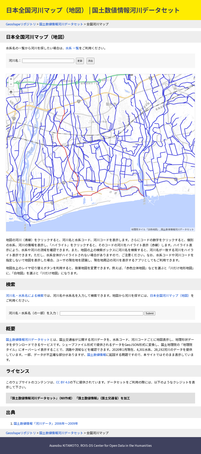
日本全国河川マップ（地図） (170, 295)
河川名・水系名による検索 (25, 295)
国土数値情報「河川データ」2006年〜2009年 (46, 423)
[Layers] (11, 92)
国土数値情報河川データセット (61, 24)
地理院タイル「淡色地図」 (145, 229)
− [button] (11, 84)
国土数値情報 (96, 354)
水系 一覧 (72, 48)
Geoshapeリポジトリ (21, 24)
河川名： (15, 60)
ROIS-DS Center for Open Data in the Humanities (116, 445)
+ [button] (11, 79)
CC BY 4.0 (63, 382)
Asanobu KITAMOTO (64, 445)
